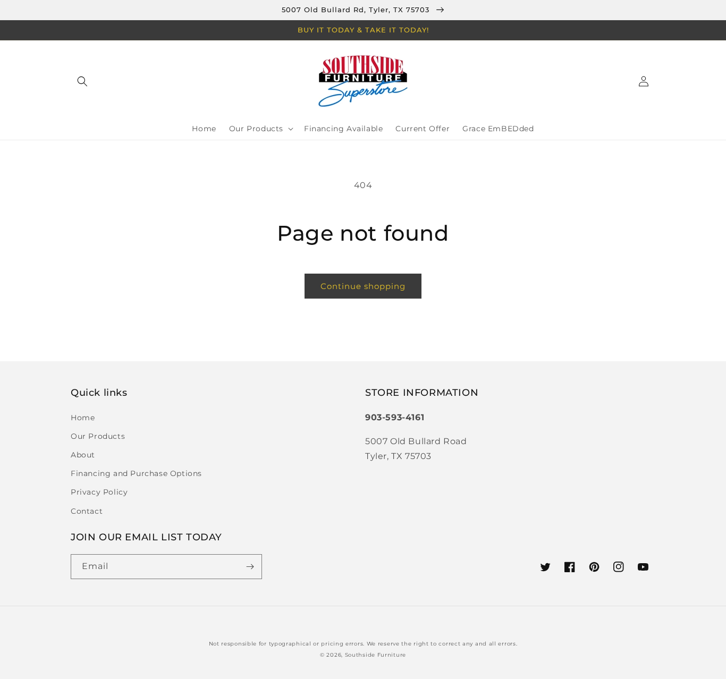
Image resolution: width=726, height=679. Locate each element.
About (83, 455)
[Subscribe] (249, 566)
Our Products (98, 436)
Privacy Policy (99, 492)
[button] (82, 81)
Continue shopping (363, 286)
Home (83, 417)
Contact (87, 511)
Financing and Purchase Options (136, 473)
